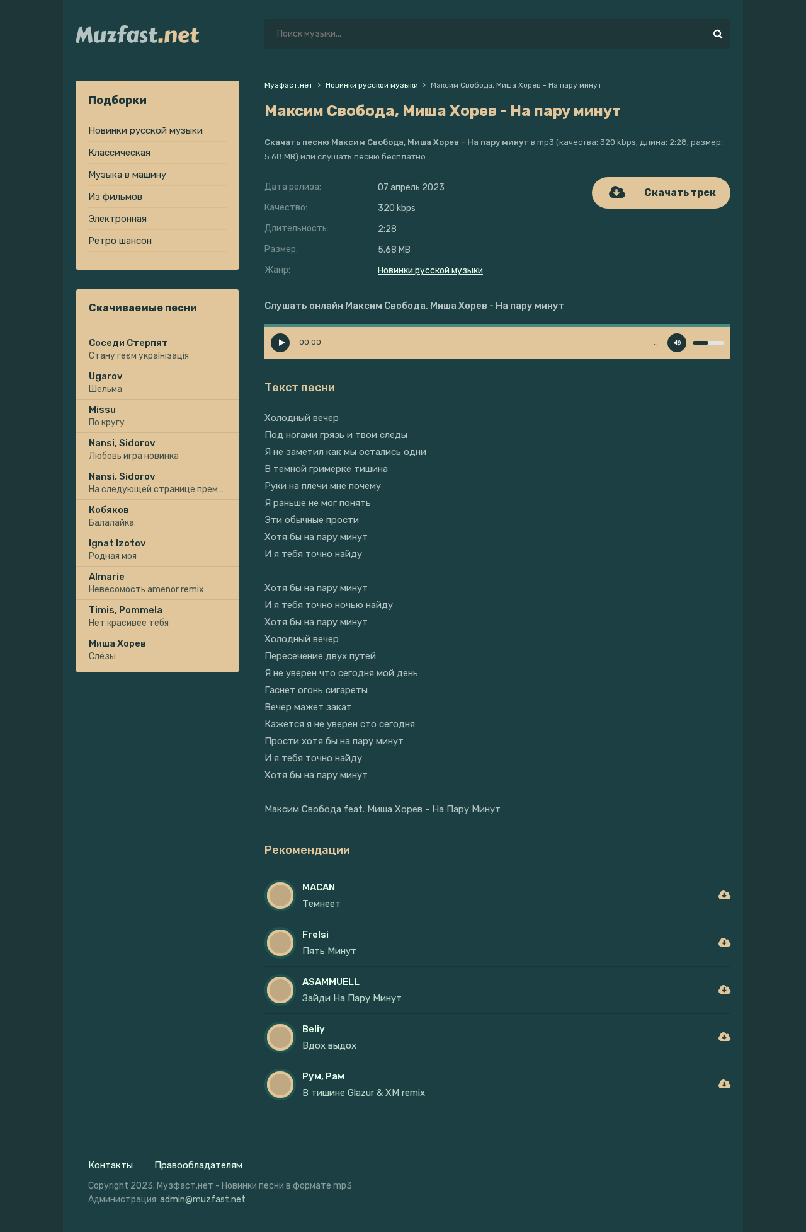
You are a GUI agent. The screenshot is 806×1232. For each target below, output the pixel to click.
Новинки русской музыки (145, 130)
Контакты (110, 1165)
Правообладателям (198, 1165)
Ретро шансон (120, 240)
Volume (676, 342)
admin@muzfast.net (203, 1199)
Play (280, 342)
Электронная (117, 218)
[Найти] (717, 34)
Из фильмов (115, 196)
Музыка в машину (127, 174)
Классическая (119, 152)
